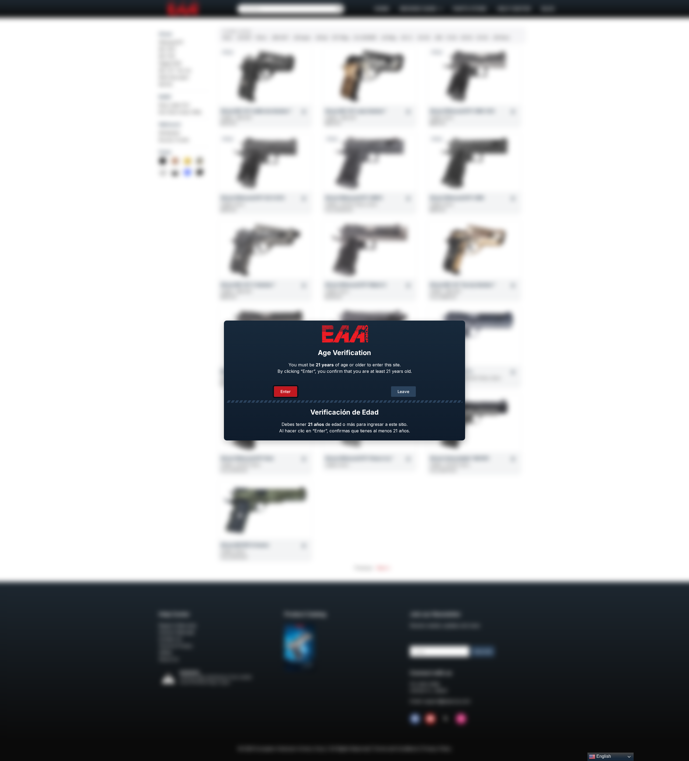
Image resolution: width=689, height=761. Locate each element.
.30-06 (423, 37)
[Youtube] (430, 719)
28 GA (466, 37)
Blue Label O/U (174, 105)
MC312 (166, 84)
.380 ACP (280, 37)
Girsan (165, 34)
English (603, 756)
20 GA (482, 37)
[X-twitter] (446, 719)
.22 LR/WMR (364, 37)
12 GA (452, 37)
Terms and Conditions (396, 748)
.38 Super (302, 37)
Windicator (170, 132)
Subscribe (482, 651)
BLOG (548, 9)
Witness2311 (171, 42)
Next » (383, 568)
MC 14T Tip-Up (175, 70)
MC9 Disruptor (174, 77)
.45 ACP (244, 37)
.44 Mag (388, 37)
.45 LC (406, 37)
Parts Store (470, 9)
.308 (438, 37)
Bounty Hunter (174, 140)
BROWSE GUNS (418, 9)
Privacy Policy (436, 748)
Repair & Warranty (177, 625)
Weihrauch (170, 124)
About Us (168, 659)
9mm (227, 37)
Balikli (165, 96)
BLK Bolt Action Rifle (180, 112)
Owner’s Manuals (176, 632)
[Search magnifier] (339, 9)
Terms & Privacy (175, 645)
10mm (261, 37)
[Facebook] (415, 719)
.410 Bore (500, 37)
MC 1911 (167, 49)
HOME (381, 9)
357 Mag (340, 37)
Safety (165, 652)
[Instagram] (461, 719)
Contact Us (170, 639)
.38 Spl (321, 37)
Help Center (514, 9)
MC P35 (167, 56)
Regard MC (170, 63)
